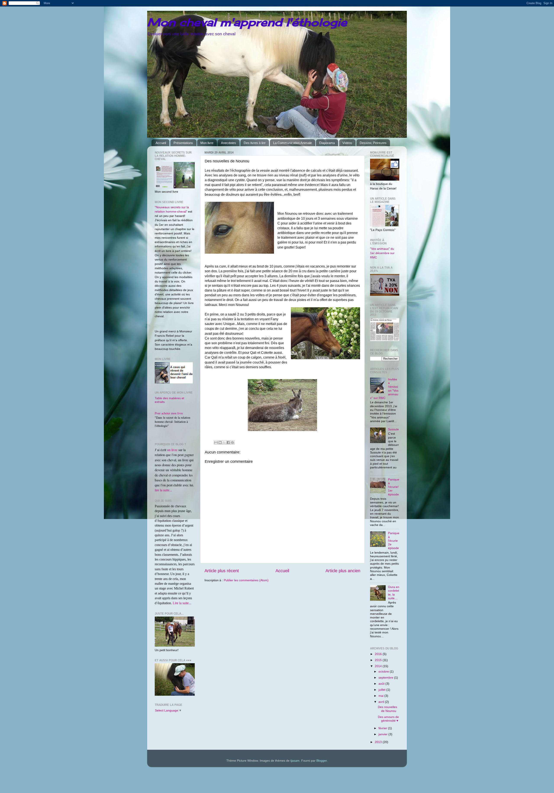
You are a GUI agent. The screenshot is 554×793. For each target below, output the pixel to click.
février (383, 728)
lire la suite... (163, 490)
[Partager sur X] (224, 442)
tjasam (295, 760)
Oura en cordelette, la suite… (393, 592)
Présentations (183, 143)
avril (381, 701)
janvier (383, 734)
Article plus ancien (342, 570)
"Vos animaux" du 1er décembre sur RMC (382, 253)
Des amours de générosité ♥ (388, 718)
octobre (384, 671)
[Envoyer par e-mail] (216, 442)
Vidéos (347, 143)
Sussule (393, 429)
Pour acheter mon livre (169, 413)
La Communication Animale (292, 143)
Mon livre (206, 143)
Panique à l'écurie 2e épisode (393, 540)
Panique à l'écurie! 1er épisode (393, 487)
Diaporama (327, 143)
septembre (386, 677)
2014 (379, 666)
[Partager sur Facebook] (228, 442)
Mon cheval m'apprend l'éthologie (247, 22)
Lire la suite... (182, 603)
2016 (379, 654)
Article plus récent (222, 570)
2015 (379, 660)
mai (381, 695)
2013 (379, 742)
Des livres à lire (255, 143)
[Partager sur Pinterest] (232, 442)
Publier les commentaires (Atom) (246, 580)
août (381, 683)
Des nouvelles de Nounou (387, 708)
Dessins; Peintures (373, 143)
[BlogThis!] (220, 442)
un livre (172, 449)
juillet (382, 689)
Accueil (161, 143)
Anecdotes (228, 143)
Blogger (321, 760)
